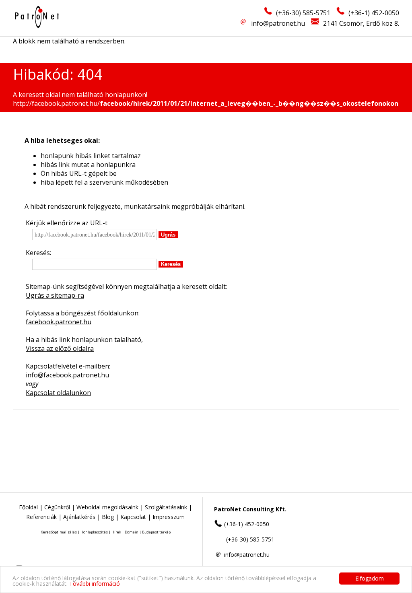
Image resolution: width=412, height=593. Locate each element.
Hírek (116, 532)
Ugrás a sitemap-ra (55, 295)
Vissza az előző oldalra (60, 348)
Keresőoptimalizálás (59, 532)
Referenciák (41, 517)
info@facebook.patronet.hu (67, 375)
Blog (108, 517)
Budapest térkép (156, 532)
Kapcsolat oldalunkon (58, 392)
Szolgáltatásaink (166, 507)
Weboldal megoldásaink (107, 507)
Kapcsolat (133, 517)
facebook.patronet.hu (58, 321)
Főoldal (28, 507)
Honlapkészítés (94, 532)
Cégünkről (57, 507)
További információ (94, 583)
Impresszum (168, 517)
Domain (131, 532)
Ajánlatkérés (79, 517)
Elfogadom (369, 578)
